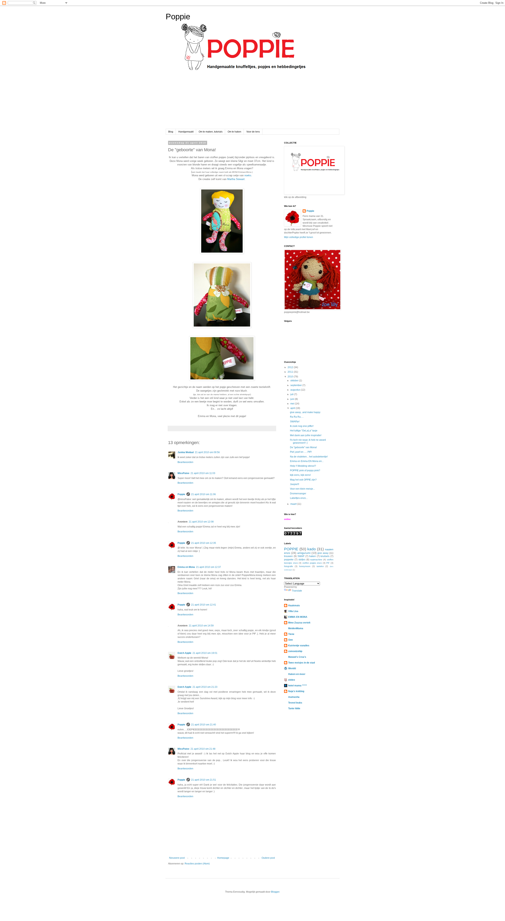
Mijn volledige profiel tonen (298, 237)
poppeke (289, 559)
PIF (328, 563)
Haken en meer (296, 674)
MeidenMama (295, 628)
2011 (291, 371)
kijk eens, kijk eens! (300, 475)
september (296, 385)
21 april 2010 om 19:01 (205, 653)
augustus (295, 389)
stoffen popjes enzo (312, 563)
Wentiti (292, 668)
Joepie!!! (294, 484)
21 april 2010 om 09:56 (207, 452)
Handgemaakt (186, 131)
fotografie (288, 566)
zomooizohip (295, 651)
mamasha (293, 697)
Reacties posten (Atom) (197, 863)
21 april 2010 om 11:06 (203, 494)
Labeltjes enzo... (299, 498)
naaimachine (316, 559)
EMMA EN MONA (297, 617)
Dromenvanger (298, 493)
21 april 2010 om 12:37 (208, 567)
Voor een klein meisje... (302, 488)
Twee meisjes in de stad (301, 662)
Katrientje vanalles (298, 645)
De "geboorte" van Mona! (303, 447)
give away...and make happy (305, 412)
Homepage (223, 858)
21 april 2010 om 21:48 (203, 748)
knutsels (325, 556)
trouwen (288, 556)
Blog (170, 131)
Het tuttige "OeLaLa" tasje (303, 430)
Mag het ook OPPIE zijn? (303, 479)
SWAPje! (294, 421)
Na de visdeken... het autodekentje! (309, 456)
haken (312, 556)
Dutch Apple (184, 653)
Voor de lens (253, 131)
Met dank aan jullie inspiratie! (305, 435)
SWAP (300, 556)
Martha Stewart (236, 179)
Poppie (178, 16)
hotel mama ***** (297, 685)
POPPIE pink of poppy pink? (305, 470)
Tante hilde (294, 708)
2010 (291, 376)
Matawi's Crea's (297, 657)
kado (311, 549)
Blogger (275, 891)
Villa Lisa (293, 611)
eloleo (291, 679)
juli (292, 394)
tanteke (320, 566)
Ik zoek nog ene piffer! (301, 426)
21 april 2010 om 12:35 (203, 543)
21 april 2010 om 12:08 (201, 521)
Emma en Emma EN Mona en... (307, 461)
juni (292, 399)
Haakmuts (294, 605)
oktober (294, 380)
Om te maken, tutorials (211, 131)
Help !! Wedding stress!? (303, 466)
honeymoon (304, 566)
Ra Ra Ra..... (297, 416)
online (287, 519)
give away (322, 553)
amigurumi (303, 552)
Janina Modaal (186, 452)
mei (292, 403)
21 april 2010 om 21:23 (205, 687)
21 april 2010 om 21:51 (203, 779)
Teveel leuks (295, 702)
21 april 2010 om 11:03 (203, 473)
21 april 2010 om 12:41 (203, 604)
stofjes (301, 559)
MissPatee (183, 473)
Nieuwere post (177, 858)
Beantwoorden (185, 462)
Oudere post (268, 858)
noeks (247, 175)
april (293, 408)
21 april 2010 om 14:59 (201, 625)
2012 (291, 367)
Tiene (291, 634)
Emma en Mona (186, 567)
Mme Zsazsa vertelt (299, 622)
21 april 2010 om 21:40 (203, 724)
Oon (290, 639)
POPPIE (291, 549)
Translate (297, 590)
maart (293, 504)
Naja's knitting (296, 691)
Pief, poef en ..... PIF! (301, 452)
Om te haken (234, 131)
